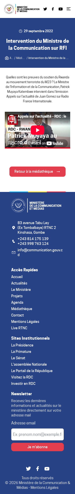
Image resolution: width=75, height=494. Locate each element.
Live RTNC (19, 328)
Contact (17, 315)
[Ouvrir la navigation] (68, 8)
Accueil (17, 277)
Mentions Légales (25, 321)
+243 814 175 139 (33, 239)
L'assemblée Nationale (29, 364)
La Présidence (22, 345)
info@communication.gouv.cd (40, 252)
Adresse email (23, 423)
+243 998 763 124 (33, 244)
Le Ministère (21, 289)
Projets (17, 296)
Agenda (17, 302)
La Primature (21, 351)
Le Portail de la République (32, 371)
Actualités (19, 283)
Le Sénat (18, 358)
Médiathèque (21, 309)
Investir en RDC (23, 383)
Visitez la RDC (22, 377)
